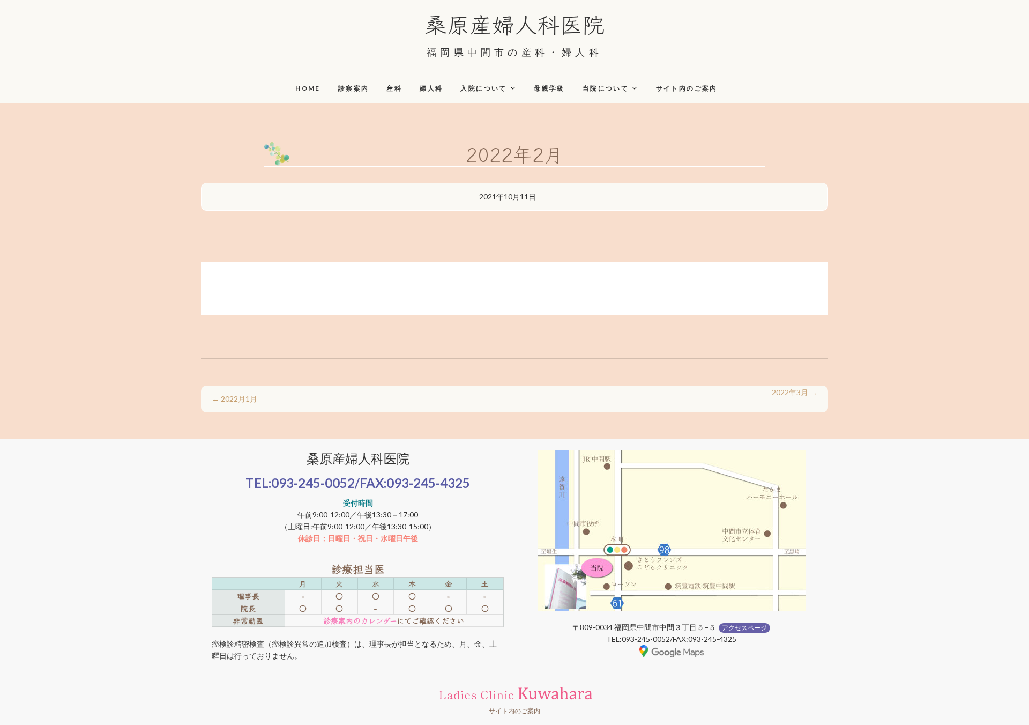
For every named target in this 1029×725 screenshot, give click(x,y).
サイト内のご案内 (687, 88)
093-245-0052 (313, 483)
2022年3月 (794, 392)
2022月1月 (234, 398)
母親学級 (549, 88)
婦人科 (431, 88)
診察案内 (353, 88)
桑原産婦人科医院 (514, 23)
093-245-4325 (428, 483)
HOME (307, 88)
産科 (394, 88)
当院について (606, 88)
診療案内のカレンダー (360, 620)
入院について (483, 88)
